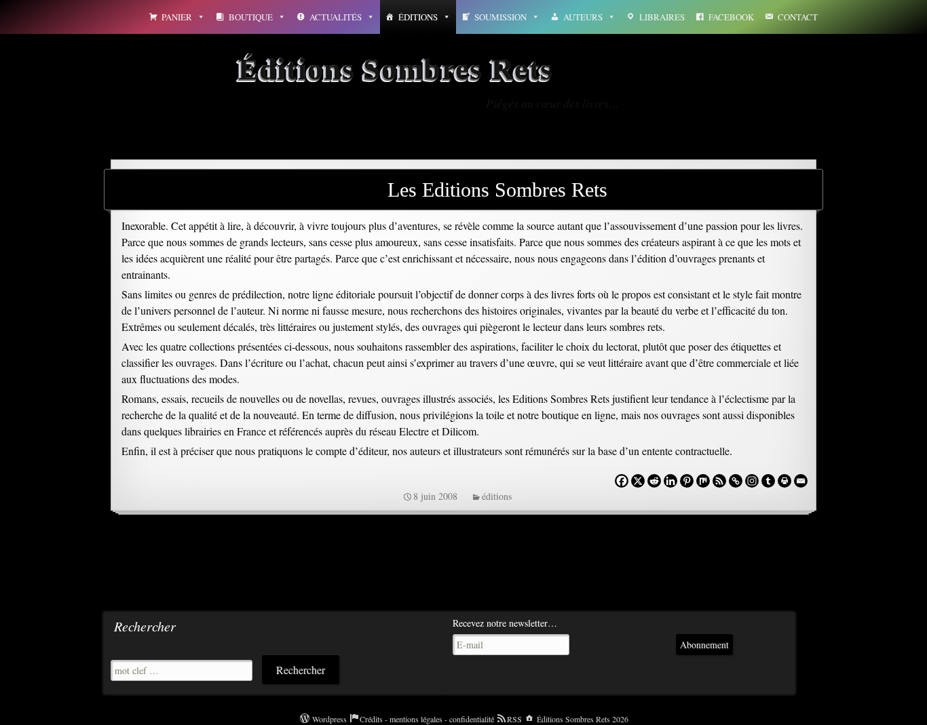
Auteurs (583, 17)
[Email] (801, 481)
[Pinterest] (687, 481)
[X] (638, 481)
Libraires (662, 17)
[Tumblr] (768, 481)
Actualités (335, 17)
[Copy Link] (735, 481)
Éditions (418, 17)
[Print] (784, 481)
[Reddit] (654, 481)
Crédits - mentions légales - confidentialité (427, 718)
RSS (514, 718)
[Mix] (703, 481)
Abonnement (704, 644)
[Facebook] (621, 481)
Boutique (251, 17)
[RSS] (719, 481)
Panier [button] (177, 17)
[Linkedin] (670, 481)
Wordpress (329, 718)
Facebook (731, 17)
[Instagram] (752, 481)
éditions (497, 496)
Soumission (500, 17)
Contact (798, 17)
